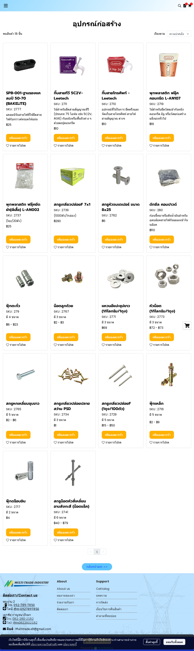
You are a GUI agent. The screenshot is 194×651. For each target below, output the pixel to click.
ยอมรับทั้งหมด (174, 642)
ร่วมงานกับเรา (65, 602)
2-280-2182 (25, 619)
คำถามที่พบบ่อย (106, 616)
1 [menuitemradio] (97, 551)
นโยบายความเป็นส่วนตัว (44, 644)
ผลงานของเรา (66, 595)
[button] (179, 5)
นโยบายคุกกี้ (70, 644)
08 (14, 619)
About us (63, 589)
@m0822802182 (25, 622)
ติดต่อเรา (62, 609)
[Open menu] (5, 5)
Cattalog (102, 589)
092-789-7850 (24, 605)
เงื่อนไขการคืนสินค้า (108, 609)
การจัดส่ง (102, 602)
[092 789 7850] (4, 608)
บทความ (101, 595)
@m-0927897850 (26, 609)
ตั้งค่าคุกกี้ (152, 642)
